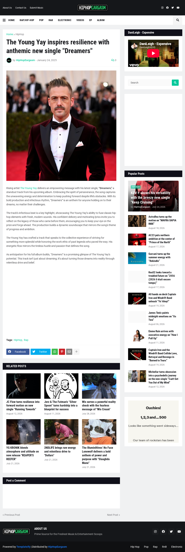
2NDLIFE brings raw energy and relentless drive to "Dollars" (60, 451)
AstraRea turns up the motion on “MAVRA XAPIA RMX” (162, 220)
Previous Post (12, 514)
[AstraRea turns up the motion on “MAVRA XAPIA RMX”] (137, 221)
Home (9, 34)
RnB (164, 546)
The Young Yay (28, 188)
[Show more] (76, 352)
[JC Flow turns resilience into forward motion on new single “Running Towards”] (23, 386)
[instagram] (162, 7)
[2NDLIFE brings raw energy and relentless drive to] (61, 432)
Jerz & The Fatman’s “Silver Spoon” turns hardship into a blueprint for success (61, 405)
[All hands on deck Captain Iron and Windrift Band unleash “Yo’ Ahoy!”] (137, 298)
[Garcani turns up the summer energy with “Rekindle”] (137, 258)
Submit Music (36, 8)
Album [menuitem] (101, 20)
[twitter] (172, 7)
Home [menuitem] (11, 20)
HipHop (20, 34)
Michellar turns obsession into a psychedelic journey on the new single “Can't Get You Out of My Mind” (163, 377)
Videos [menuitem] (80, 20)
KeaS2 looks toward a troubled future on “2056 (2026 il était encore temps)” (162, 278)
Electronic (176, 546)
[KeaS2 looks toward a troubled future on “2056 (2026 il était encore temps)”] (137, 277)
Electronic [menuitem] (64, 20)
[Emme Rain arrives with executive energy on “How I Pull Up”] (137, 335)
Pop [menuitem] (41, 20)
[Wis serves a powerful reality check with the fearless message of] (99, 386)
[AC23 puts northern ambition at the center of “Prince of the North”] (137, 239)
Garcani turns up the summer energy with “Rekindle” (159, 257)
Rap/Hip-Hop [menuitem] (27, 20)
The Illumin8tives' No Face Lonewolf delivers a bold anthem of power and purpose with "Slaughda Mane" (97, 455)
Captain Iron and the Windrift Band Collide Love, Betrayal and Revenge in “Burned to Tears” (163, 355)
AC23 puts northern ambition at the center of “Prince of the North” (162, 239)
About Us (7, 8)
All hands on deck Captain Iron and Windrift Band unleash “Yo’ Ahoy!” (162, 298)
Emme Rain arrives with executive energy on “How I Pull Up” (163, 335)
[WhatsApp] (55, 352)
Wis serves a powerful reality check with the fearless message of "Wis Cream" (99, 405)
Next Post (112, 514)
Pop (146, 546)
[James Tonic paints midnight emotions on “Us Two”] (137, 317)
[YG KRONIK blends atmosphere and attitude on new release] (23, 432)
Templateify (23, 546)
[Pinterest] (62, 352)
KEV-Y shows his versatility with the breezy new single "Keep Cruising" (150, 197)
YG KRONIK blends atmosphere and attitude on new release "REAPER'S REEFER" (22, 453)
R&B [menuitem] (51, 20)
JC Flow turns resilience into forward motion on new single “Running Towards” (23, 405)
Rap (26, 340)
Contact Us (20, 8)
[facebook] (167, 7)
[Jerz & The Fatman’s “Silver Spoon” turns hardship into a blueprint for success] (61, 386)
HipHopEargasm (57, 546)
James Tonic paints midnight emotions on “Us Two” (162, 316)
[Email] (69, 352)
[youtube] (178, 7)
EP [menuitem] (90, 20)
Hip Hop (134, 546)
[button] (5, 20)
